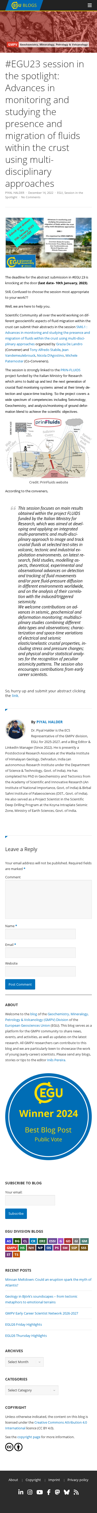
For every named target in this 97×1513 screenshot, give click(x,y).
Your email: (13, 1192)
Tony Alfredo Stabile (45, 349)
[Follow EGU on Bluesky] (67, 1492)
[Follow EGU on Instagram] (29, 1492)
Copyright (33, 1479)
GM (84, 1241)
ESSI (52, 1241)
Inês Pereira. (56, 1060)
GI (76, 1241)
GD (68, 1241)
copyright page (28, 1437)
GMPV (11, 1247)
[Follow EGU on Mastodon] (57, 1492)
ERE (42, 1241)
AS (9, 1241)
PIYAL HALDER (14, 193)
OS (49, 1247)
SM (65, 1247)
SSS (83, 1247)
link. (15, 695)
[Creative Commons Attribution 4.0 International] (9, 1450)
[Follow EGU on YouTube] (39, 1492)
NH (31, 1247)
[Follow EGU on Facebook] (49, 1492)
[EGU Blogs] (24, 9)
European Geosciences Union (27, 1025)
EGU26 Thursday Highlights (26, 1335)
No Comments (30, 197)
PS (57, 1247)
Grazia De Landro (69, 344)
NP (40, 1247)
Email (9, 944)
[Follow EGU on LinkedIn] (20, 1492)
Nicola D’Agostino (50, 355)
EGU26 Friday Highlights (23, 1324)
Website (11, 963)
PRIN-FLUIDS (70, 370)
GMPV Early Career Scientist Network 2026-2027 (41, 1313)
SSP (74, 1247)
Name (9, 926)
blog (33, 1014)
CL (25, 1241)
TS (16, 1254)
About (13, 1479)
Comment (13, 877)
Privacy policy (78, 1479)
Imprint (54, 1479)
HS (22, 1247)
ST (9, 1254)
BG (17, 1241)
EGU (60, 193)
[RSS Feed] (76, 1492)
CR (33, 1241)
